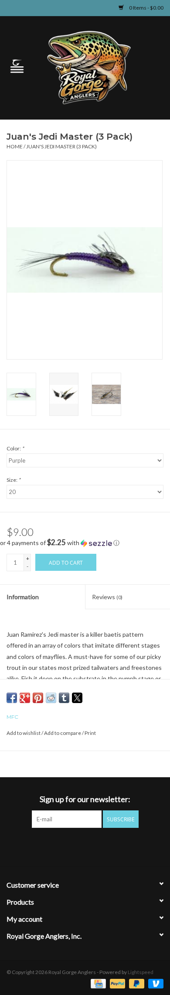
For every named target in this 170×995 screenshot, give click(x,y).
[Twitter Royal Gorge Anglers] (70, 846)
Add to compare (63, 733)
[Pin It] (38, 698)
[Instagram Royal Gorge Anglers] (115, 846)
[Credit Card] (97, 983)
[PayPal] (116, 983)
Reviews (107, 596)
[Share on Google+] (25, 698)
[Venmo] (154, 983)
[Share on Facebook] (12, 698)
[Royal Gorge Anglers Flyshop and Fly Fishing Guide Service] (102, 67)
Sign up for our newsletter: (85, 799)
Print (90, 733)
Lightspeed (140, 972)
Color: (15, 448)
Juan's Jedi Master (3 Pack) (61, 146)
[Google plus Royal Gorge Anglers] (85, 846)
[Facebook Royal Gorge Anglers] (54, 846)
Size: (13, 480)
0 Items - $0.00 (145, 7)
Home (15, 146)
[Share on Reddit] (51, 698)
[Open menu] (17, 66)
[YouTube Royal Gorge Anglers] (100, 846)
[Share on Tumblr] (64, 698)
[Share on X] (77, 698)
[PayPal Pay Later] (135, 983)
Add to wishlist (24, 733)
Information (23, 596)
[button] (85, 543)
